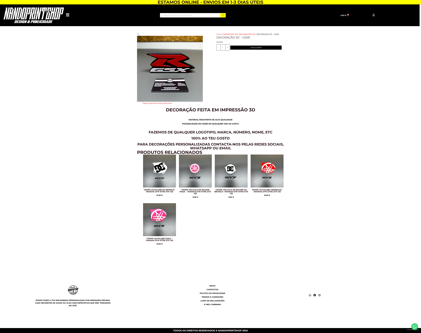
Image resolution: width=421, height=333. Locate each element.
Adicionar (256, 47)
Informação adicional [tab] (162, 103)
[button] (138, 34)
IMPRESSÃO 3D (230, 34)
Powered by (413, 329)
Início (219, 34)
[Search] (223, 15)
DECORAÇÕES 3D (247, 34)
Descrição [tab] (147, 103)
